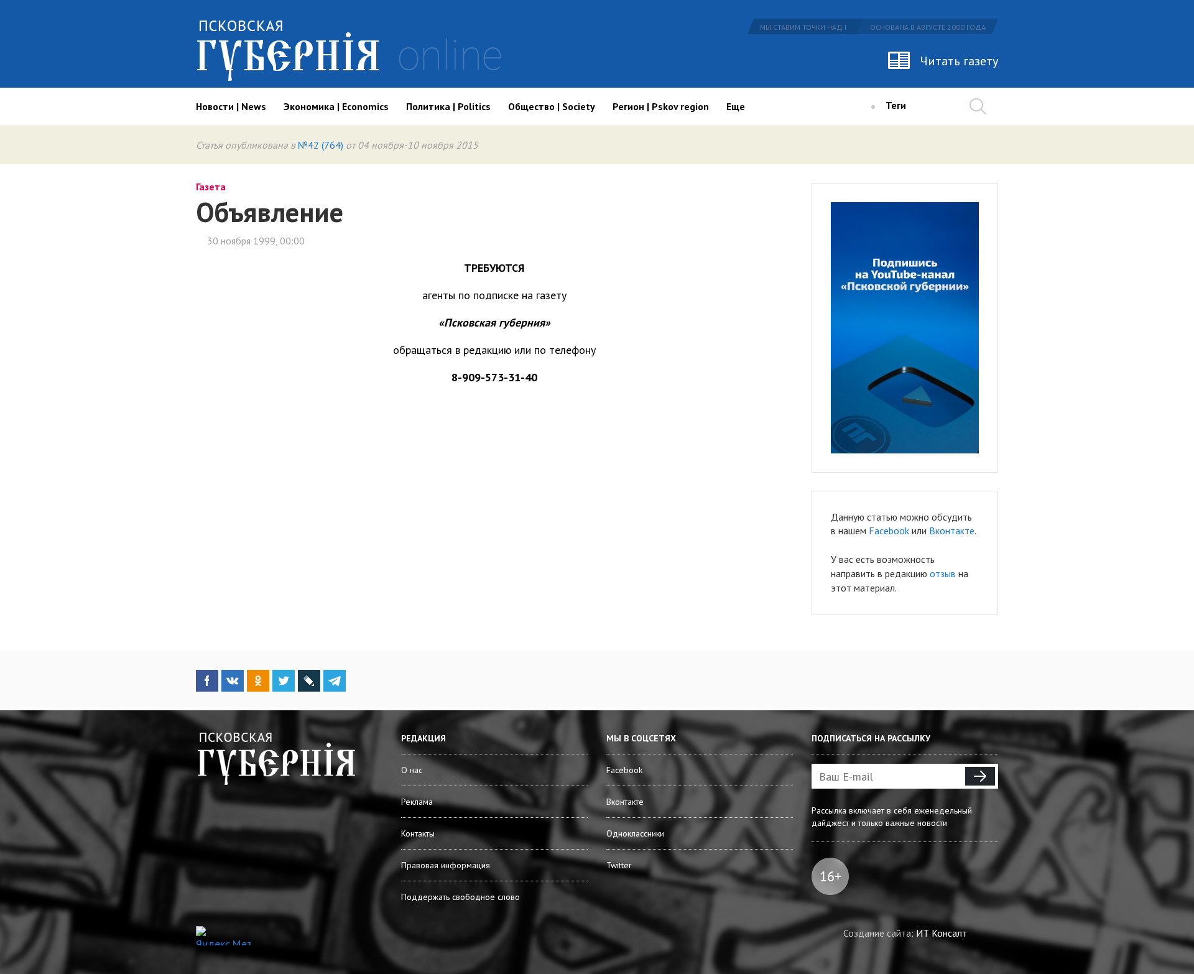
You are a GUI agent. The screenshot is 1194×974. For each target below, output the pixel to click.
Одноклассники (635, 833)
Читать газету (959, 61)
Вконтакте (951, 530)
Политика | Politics (448, 106)
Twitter (619, 865)
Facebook (889, 530)
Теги (896, 105)
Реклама (417, 801)
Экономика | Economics (336, 106)
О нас (411, 770)
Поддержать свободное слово (460, 896)
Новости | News (231, 106)
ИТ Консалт (941, 933)
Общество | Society (551, 106)
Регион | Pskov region (661, 106)
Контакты (418, 833)
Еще (735, 106)
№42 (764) (320, 145)
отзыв (943, 573)
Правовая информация (445, 865)
